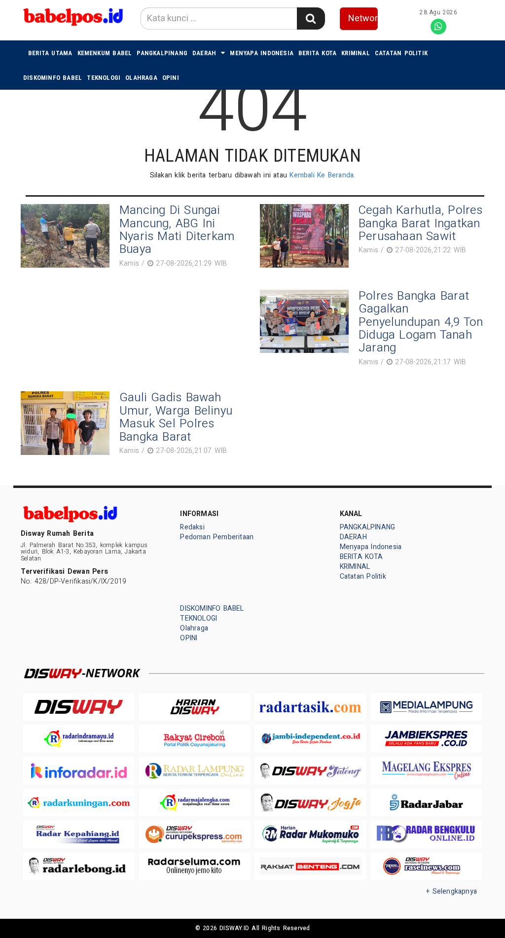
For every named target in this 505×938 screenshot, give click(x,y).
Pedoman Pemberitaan (216, 537)
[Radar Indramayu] (78, 738)
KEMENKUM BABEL (104, 53)
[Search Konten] (311, 18)
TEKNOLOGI (103, 77)
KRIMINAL (355, 53)
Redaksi (192, 527)
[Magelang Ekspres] (426, 770)
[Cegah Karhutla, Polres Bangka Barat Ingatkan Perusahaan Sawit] (307, 236)
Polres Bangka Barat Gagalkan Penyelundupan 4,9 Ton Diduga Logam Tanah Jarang (421, 322)
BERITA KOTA (317, 53)
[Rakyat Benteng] (310, 866)
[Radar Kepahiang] (78, 834)
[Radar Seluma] (194, 866)
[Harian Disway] (194, 707)
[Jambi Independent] (310, 738)
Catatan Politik (401, 53)
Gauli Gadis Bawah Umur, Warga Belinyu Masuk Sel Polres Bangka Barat (175, 417)
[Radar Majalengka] (194, 802)
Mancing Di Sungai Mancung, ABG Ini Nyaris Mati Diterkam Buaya (176, 230)
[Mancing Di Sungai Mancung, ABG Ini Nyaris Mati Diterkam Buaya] (67, 237)
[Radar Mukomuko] (310, 834)
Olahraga (141, 77)
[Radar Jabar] (426, 802)
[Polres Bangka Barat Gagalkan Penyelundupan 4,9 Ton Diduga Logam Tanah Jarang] (307, 330)
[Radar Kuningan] (78, 802)
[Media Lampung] (426, 707)
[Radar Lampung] (194, 770)
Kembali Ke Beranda (321, 175)
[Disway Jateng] (310, 770)
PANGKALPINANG (162, 53)
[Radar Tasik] (310, 707)
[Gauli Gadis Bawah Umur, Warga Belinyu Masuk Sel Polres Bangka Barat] (67, 424)
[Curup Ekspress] (194, 834)
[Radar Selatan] (426, 866)
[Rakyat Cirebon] (194, 738)
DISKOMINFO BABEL (52, 77)
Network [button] (363, 18)
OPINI (170, 77)
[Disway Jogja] (310, 802)
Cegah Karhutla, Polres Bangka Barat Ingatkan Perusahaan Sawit (421, 223)
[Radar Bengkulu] (426, 834)
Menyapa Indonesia (261, 53)
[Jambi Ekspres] (426, 738)
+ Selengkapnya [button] (451, 891)
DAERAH (204, 53)
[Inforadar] (78, 770)
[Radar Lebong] (78, 866)
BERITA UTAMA (50, 53)
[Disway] (78, 707)
